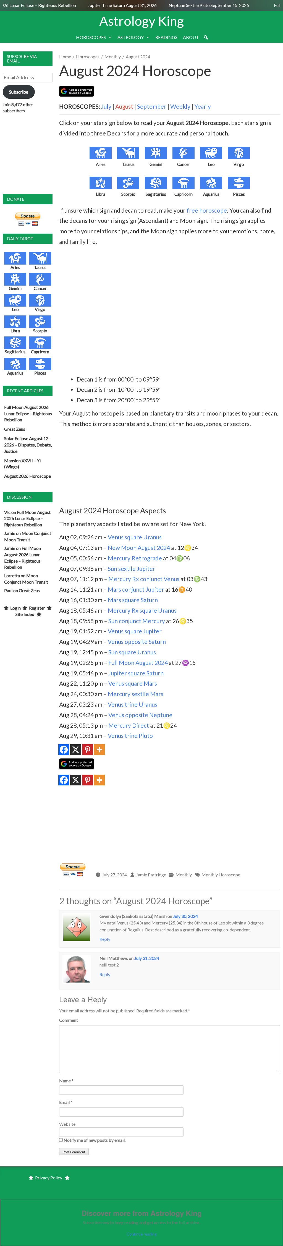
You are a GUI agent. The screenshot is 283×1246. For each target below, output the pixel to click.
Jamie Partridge (151, 874)
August (124, 106)
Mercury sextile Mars (135, 693)
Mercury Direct (128, 725)
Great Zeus (14, 429)
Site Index (24, 614)
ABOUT (191, 37)
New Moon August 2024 (139, 547)
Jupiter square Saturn (136, 673)
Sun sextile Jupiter (131, 568)
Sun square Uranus (132, 652)
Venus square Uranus (135, 537)
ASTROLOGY (130, 37)
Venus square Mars (132, 683)
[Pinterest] (87, 749)
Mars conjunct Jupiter (136, 589)
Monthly (112, 56)
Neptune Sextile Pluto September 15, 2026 (203, 5)
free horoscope (207, 210)
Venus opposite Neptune (140, 714)
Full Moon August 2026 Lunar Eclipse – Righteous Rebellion (28, 413)
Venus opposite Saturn (137, 641)
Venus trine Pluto (130, 735)
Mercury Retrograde (135, 558)
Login (15, 607)
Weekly (180, 106)
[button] (206, 37)
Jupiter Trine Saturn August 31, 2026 (117, 5)
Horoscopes (87, 56)
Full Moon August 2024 (138, 662)
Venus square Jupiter (135, 631)
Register (37, 607)
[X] (75, 749)
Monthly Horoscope (220, 874)
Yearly (202, 106)
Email (64, 1102)
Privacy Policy (48, 1177)
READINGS (166, 37)
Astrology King (141, 20)
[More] (99, 749)
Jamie (9, 533)
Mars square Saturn (133, 599)
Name (65, 1080)
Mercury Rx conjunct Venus (143, 578)
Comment (68, 1020)
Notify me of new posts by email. (94, 1140)
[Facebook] (63, 749)
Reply (104, 939)
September (151, 106)
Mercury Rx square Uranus (142, 610)
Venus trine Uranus (132, 704)
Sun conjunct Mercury (136, 620)
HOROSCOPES (91, 37)
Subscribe (18, 91)
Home (65, 56)
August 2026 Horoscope (27, 476)
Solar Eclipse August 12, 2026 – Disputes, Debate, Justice (28, 445)
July (106, 106)
